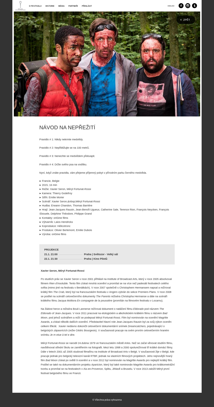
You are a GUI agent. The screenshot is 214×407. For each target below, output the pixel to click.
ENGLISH (171, 6)
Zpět (186, 19)
